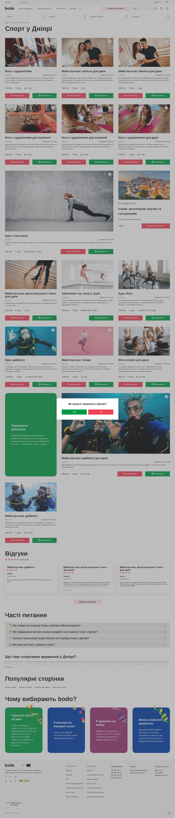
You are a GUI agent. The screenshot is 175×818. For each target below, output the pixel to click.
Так (74, 412)
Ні (101, 412)
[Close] (115, 400)
